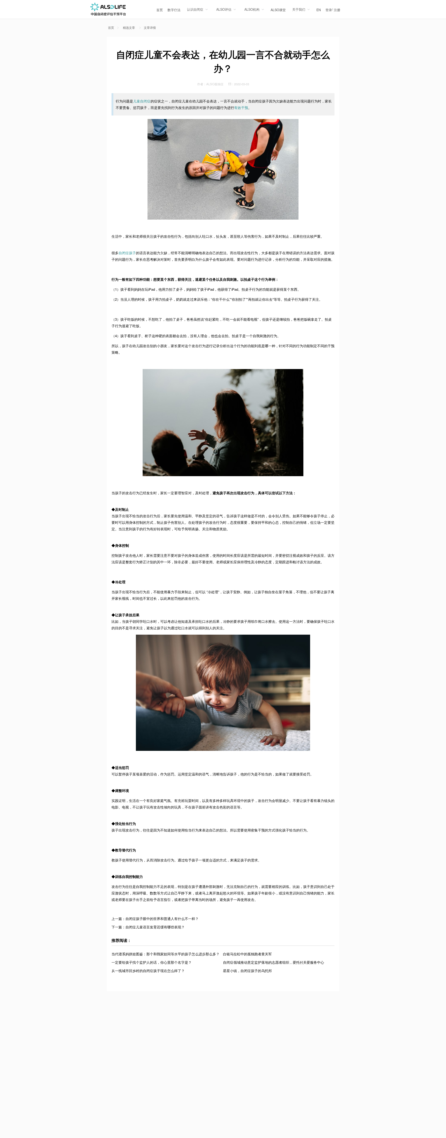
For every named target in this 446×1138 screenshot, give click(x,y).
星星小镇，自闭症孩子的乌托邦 (247, 970)
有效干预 (241, 107)
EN (318, 9)
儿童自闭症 (142, 101)
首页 (159, 9)
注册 (337, 9)
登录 (328, 9)
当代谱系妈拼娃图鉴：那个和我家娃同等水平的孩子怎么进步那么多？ (166, 953)
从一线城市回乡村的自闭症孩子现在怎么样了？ (148, 970)
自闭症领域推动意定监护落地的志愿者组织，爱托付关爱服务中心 (273, 962)
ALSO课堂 (278, 9)
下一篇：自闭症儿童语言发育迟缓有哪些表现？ (148, 926)
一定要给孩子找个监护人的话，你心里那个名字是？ (152, 962)
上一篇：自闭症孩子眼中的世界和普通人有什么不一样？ (155, 918)
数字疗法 (173, 9)
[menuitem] (159, 9)
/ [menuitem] (332, 9)
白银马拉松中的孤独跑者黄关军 (247, 953)
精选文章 (129, 28)
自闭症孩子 (127, 252)
